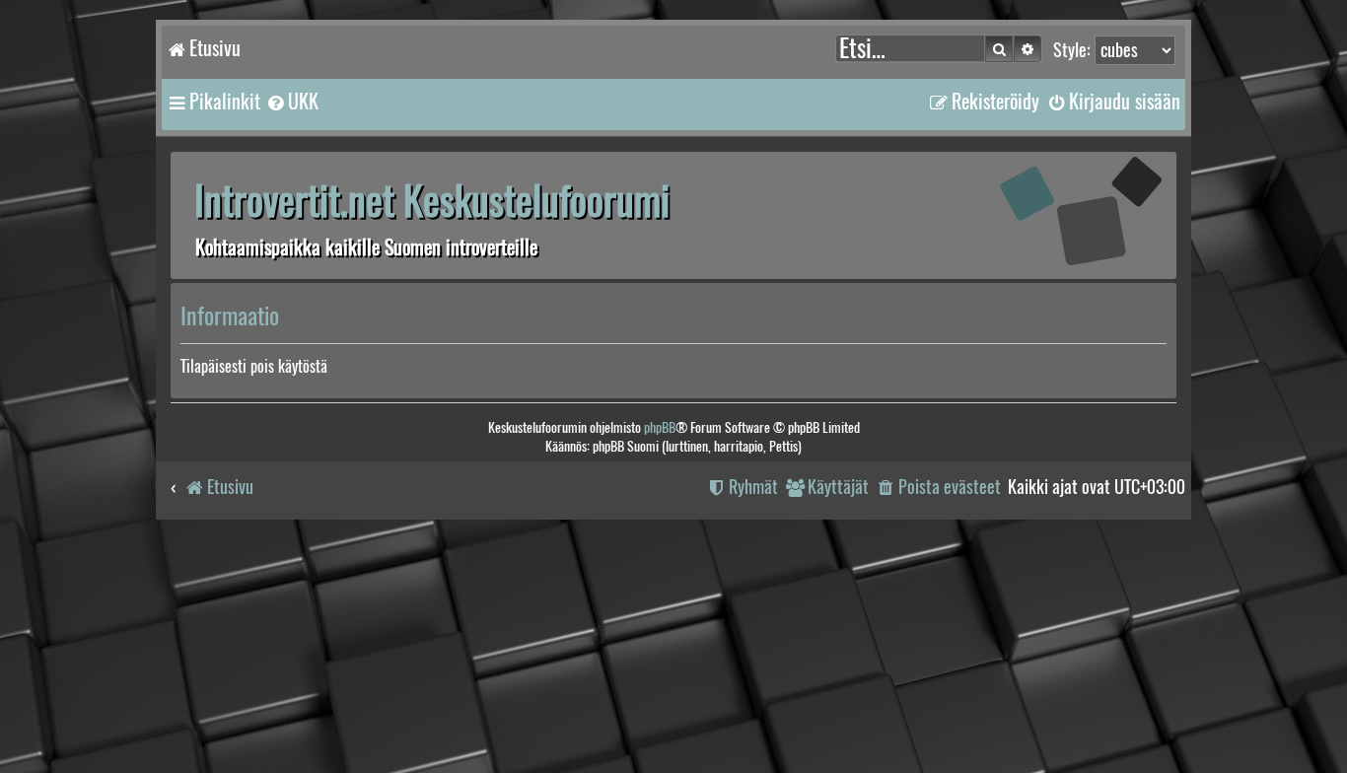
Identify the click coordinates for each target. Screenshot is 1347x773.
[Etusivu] (1053, 214)
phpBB (659, 427)
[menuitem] (292, 101)
